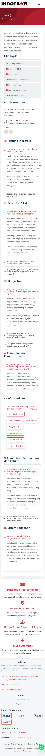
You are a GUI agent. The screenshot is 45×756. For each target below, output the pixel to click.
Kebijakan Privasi (34, 744)
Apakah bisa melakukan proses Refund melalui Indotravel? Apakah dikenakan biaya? (22, 518)
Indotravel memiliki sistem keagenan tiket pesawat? (18, 537)
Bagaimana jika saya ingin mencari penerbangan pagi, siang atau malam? (22, 271)
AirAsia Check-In (15, 439)
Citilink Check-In (15, 433)
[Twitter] (11, 132)
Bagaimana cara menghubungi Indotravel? (21, 195)
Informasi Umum (15, 85)
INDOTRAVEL (22, 748)
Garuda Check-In (16, 414)
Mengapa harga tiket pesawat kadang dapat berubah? (20, 344)
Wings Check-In (15, 427)
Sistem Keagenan (15, 95)
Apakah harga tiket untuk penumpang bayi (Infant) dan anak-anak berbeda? (20, 335)
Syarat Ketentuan (18, 744)
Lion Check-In (31, 420)
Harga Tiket (13, 74)
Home (4, 19)
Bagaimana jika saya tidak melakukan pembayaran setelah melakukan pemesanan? (21, 366)
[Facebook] (6, 132)
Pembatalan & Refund (17, 90)
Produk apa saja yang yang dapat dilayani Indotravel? (22, 150)
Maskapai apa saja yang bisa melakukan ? (23, 407)
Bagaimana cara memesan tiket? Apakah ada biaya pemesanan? (22, 212)
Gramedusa (27, 751)
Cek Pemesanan (22, 699)
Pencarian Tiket (14, 69)
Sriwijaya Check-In (16, 446)
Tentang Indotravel (16, 63)
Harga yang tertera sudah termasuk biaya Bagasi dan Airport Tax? (22, 291)
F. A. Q (18, 704)
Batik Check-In (14, 420)
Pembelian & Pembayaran (19, 79)
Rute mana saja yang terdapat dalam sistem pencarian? (20, 262)
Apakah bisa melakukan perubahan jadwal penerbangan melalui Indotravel (21, 471)
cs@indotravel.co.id (13, 689)
